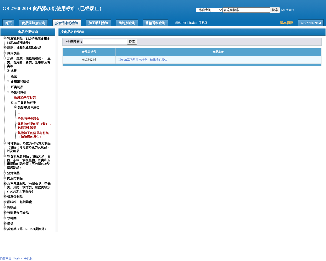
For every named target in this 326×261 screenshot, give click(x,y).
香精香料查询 (155, 23)
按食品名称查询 (67, 23)
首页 (8, 23)
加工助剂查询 (99, 23)
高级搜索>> (287, 10)
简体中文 (181, 22)
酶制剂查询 (127, 23)
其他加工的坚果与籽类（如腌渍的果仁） (144, 59)
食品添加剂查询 (33, 23)
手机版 (203, 22)
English (193, 22)
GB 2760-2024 (311, 23)
